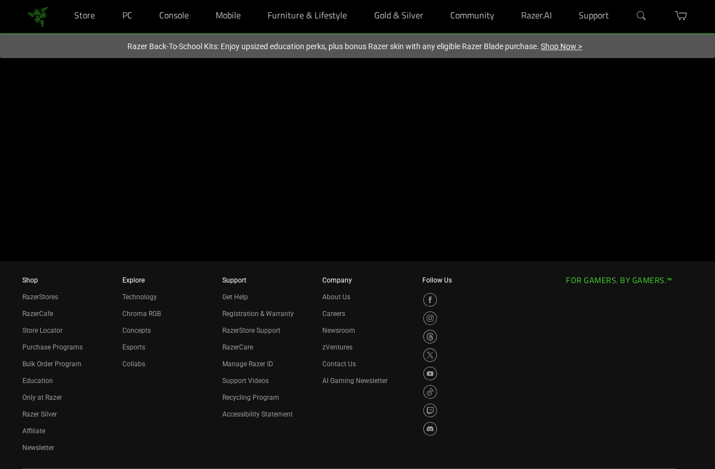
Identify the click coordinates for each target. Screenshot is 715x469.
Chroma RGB (141, 314)
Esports (133, 347)
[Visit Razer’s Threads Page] (430, 336)
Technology (139, 297)
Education (37, 381)
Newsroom (338, 330)
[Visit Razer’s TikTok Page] (430, 392)
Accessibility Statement (257, 414)
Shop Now (561, 46)
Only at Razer (42, 397)
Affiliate (33, 431)
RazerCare (237, 347)
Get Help (235, 297)
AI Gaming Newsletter (355, 381)
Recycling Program (250, 397)
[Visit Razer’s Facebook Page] (430, 300)
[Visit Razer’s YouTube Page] (430, 373)
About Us (336, 297)
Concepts (136, 330)
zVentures (337, 347)
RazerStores (40, 297)
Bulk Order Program (52, 364)
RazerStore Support (251, 330)
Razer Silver (39, 414)
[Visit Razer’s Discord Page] (430, 429)
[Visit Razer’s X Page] (430, 355)
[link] (37, 16)
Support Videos (245, 381)
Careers (333, 314)
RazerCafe (37, 314)
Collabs (133, 364)
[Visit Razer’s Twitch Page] (430, 410)
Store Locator (42, 330)
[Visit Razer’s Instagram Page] (430, 318)
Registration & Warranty (258, 314)
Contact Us (339, 364)
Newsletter (38, 448)
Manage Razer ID (247, 364)
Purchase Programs (52, 347)
